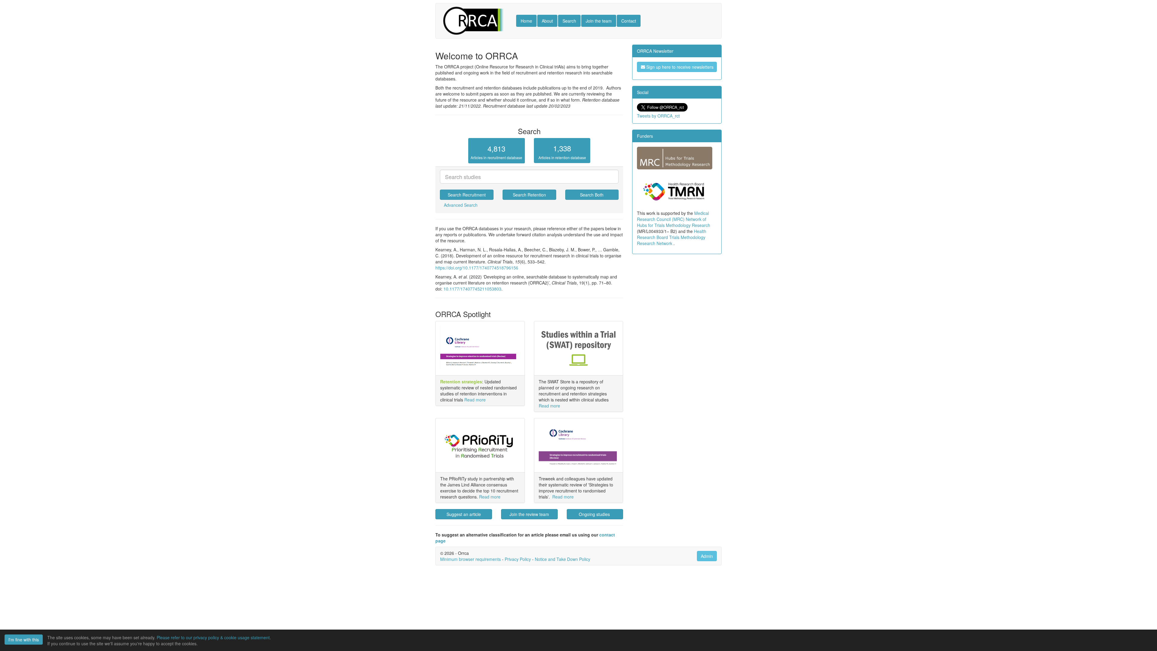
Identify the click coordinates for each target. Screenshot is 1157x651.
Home (526, 21)
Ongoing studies (595, 514)
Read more (475, 400)
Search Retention (529, 195)
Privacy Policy (518, 559)
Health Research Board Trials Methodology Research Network (671, 237)
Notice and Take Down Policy (562, 559)
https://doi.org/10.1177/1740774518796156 (476, 268)
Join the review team (529, 514)
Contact (628, 21)
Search (569, 21)
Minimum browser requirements (470, 559)
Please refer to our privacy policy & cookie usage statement (213, 637)
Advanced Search (461, 205)
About (547, 21)
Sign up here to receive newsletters (679, 67)
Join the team (599, 21)
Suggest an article (464, 514)
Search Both (592, 195)
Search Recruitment (467, 195)
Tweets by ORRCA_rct (658, 116)
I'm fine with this (23, 640)
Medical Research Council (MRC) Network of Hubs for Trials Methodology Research (673, 219)
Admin (707, 556)
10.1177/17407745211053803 (472, 289)
